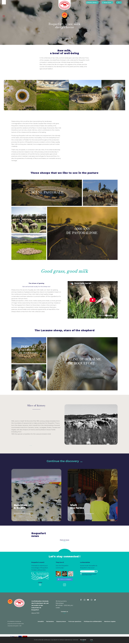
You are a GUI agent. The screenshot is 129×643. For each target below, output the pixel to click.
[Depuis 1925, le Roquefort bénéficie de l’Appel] (70, 573)
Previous (7, 95)
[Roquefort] (64, 5)
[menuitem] (92, 2)
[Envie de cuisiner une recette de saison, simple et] (64, 573)
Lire (91, 639)
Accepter (83, 639)
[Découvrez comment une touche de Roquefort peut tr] (58, 573)
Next (121, 95)
